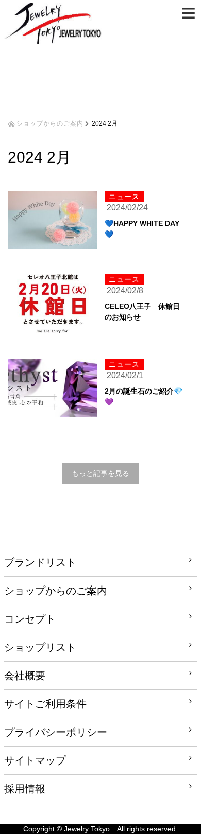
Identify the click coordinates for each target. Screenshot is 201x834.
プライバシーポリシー (55, 732)
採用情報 (24, 788)
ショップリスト (40, 647)
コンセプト (30, 619)
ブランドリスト (40, 562)
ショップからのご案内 (49, 122)
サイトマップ (35, 760)
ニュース (124, 196)
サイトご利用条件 (45, 703)
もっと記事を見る (100, 473)
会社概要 (24, 675)
